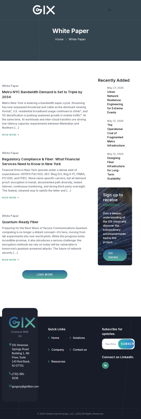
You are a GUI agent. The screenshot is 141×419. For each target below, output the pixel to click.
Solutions (79, 338)
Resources (58, 361)
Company (57, 349)
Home (55, 338)
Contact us (80, 349)
